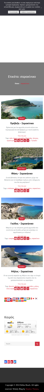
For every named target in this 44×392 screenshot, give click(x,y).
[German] (22, 298)
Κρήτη (21, 218)
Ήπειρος (22, 118)
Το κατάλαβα (13, 12)
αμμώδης (21, 138)
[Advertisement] (22, 39)
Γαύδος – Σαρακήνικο (22, 224)
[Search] (37, 344)
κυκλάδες (30, 286)
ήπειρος (35, 138)
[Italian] (30, 298)
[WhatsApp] (24, 140)
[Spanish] (16, 301)
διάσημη (23, 286)
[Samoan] (11, 301)
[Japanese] (33, 298)
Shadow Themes (32, 389)
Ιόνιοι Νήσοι (21, 168)
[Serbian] (14, 301)
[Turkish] (22, 301)
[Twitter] (15, 362)
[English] (16, 298)
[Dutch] (14, 298)
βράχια (17, 286)
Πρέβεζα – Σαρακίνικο (22, 123)
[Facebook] (15, 140)
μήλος (36, 286)
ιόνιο (21, 188)
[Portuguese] (5, 301)
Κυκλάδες (21, 266)
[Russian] (8, 301)
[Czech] (11, 298)
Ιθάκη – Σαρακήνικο (22, 173)
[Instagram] (8, 362)
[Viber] (18, 140)
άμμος (15, 138)
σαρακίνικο (36, 188)
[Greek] (25, 298)
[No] (41, 8)
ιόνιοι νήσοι (28, 188)
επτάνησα (10, 188)
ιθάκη (17, 188)
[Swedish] (19, 301)
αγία (11, 138)
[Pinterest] (12, 362)
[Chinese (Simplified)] (5, 298)
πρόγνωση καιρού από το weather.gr (20, 334)
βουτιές (11, 286)
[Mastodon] (21, 140)
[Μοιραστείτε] (28, 140)
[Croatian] (8, 298)
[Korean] (36, 298)
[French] (19, 298)
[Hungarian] (28, 298)
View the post (22, 136)
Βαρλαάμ (29, 138)
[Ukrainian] (25, 301)
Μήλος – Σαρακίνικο (22, 271)
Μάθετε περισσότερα (28, 12)
